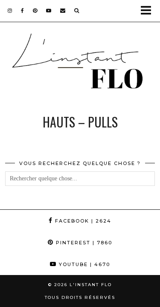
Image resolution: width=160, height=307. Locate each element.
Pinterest (83, 243)
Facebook (82, 221)
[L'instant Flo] (80, 64)
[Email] (63, 10)
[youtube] (49, 10)
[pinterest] (35, 10)
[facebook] (22, 10)
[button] (149, 10)
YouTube (83, 264)
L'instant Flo (91, 284)
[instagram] (10, 10)
